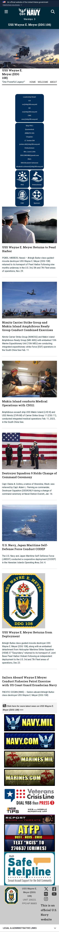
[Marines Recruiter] (29, 776)
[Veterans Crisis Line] (29, 796)
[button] (13, 5)
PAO (22, 184)
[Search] (52, 12)
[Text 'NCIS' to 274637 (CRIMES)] (29, 837)
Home (33, 82)
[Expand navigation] (6, 12)
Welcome (43, 82)
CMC (22, 203)
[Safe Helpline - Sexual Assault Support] (29, 868)
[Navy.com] (29, 740)
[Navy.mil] (29, 722)
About (53, 82)
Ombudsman (37, 184)
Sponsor (37, 203)
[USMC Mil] (29, 758)
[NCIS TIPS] (29, 814)
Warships (28, 19)
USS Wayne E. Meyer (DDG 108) (12, 74)
